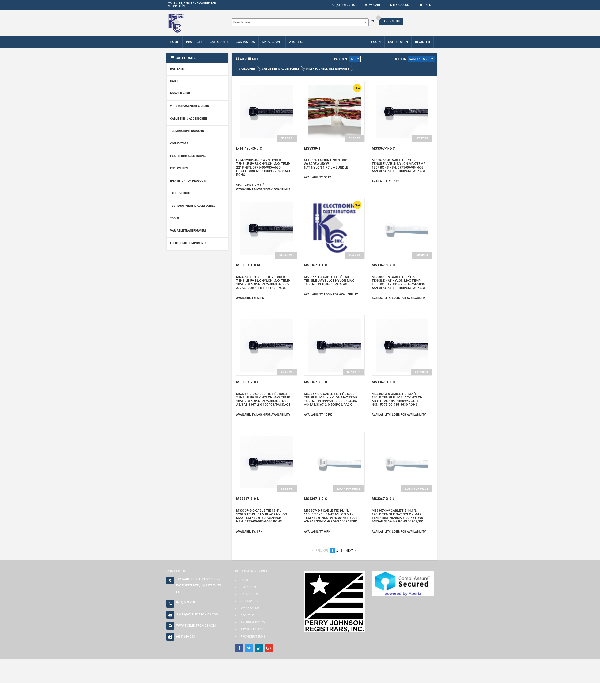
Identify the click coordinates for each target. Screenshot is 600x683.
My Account (402, 5)
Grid (243, 58)
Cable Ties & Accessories (188, 118)
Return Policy (251, 629)
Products (194, 42)
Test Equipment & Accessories (192, 205)
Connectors (179, 143)
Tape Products (181, 193)
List (255, 58)
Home (174, 42)
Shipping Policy (252, 622)
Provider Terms (252, 636)
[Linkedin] (259, 648)
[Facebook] (239, 648)
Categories (219, 42)
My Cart (374, 5)
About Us (296, 42)
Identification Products (188, 180)
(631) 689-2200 (346, 5)
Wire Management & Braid (189, 106)
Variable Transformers (188, 230)
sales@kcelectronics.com (197, 614)
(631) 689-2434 (186, 636)
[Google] (269, 648)
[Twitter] (249, 648)
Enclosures (179, 168)
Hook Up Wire (180, 93)
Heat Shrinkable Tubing (188, 156)
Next (352, 550)
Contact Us (245, 42)
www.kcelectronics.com (196, 625)
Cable (174, 81)
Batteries (177, 68)
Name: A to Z (418, 58)
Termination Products (187, 131)
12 (352, 58)
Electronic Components (188, 243)
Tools (174, 218)
